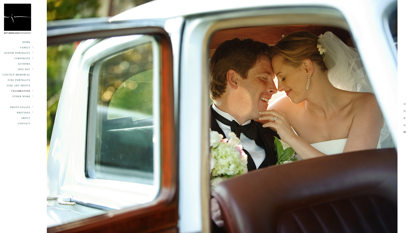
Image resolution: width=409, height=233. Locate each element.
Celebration (20, 90)
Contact (24, 123)
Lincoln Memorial (16, 74)
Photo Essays (20, 107)
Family (25, 47)
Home (26, 42)
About (25, 118)
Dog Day (24, 69)
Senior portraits (17, 52)
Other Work (21, 96)
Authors (24, 63)
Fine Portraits (19, 80)
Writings (23, 112)
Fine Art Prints (18, 85)
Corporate (22, 58)
